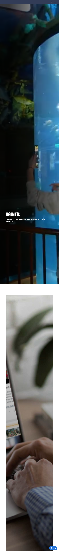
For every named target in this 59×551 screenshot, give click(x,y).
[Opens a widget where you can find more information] (53, 548)
